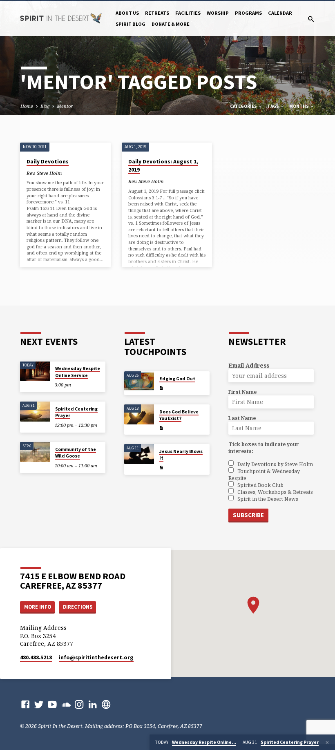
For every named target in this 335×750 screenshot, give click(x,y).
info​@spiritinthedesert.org (96, 657)
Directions (77, 607)
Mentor (65, 106)
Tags (273, 106)
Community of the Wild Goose (75, 452)
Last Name (242, 418)
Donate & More (171, 24)
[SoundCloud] (65, 704)
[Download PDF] (161, 388)
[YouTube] (52, 704)
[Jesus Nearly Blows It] (139, 454)
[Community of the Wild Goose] (35, 452)
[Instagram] (79, 704)
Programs (248, 13)
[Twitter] (39, 704)
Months (299, 106)
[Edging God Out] (139, 381)
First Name (242, 391)
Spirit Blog (130, 24)
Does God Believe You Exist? (179, 415)
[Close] (327, 742)
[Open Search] (311, 19)
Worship (218, 13)
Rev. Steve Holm (44, 173)
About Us (127, 13)
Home (26, 106)
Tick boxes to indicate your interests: (263, 448)
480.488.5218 (36, 657)
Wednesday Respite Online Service (77, 372)
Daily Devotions (48, 161)
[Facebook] (25, 704)
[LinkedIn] (92, 704)
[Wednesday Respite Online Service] (35, 372)
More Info (37, 607)
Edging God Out (177, 379)
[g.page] (106, 704)
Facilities (188, 13)
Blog (44, 106)
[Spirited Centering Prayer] (35, 412)
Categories (244, 106)
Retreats (157, 13)
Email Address (248, 365)
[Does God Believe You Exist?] (139, 414)
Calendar (280, 13)
